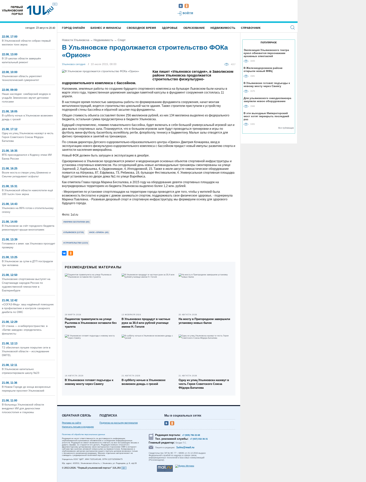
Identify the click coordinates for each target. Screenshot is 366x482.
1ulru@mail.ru (185, 447)
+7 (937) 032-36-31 (199, 439)
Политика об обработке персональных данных (83, 434)
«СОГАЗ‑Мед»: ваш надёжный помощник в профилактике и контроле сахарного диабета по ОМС (28, 308)
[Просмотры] (227, 64)
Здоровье (170, 27)
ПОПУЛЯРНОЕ (269, 42)
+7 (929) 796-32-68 (191, 435)
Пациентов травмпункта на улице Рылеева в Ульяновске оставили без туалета (90, 322)
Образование (194, 27)
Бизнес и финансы (106, 27)
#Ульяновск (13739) (73, 232)
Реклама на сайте (71, 423)
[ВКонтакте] (64, 253)
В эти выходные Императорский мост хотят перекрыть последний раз (266, 116)
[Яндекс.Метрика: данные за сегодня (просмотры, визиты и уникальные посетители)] (184, 466)
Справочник (251, 27)
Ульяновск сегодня (73, 64)
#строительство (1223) (75, 243)
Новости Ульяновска (75, 40)
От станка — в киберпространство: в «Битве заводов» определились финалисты (24, 329)
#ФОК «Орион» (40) (98, 232)
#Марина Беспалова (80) (76, 222)
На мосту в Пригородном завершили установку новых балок (204, 320)
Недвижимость (222, 27)
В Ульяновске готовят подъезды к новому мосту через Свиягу (89, 381)
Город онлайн (73, 27)
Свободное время (141, 27)
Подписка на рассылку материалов (119, 423)
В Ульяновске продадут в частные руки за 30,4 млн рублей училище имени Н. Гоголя (146, 322)
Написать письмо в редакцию (78, 427)
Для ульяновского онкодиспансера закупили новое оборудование (267, 100)
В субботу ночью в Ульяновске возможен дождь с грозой (143, 381)
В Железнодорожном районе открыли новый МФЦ (263, 69)
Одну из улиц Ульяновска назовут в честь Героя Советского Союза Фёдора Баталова (27, 137)
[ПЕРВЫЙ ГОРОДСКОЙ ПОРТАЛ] (12, 10)
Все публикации (286, 128)
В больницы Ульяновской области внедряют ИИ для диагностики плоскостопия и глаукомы (23, 408)
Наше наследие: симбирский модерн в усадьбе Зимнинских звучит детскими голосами (26, 97)
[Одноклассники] (70, 253)
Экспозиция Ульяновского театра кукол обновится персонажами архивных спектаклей (266, 52)
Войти (188, 13)
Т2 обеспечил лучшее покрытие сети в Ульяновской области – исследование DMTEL (26, 351)
